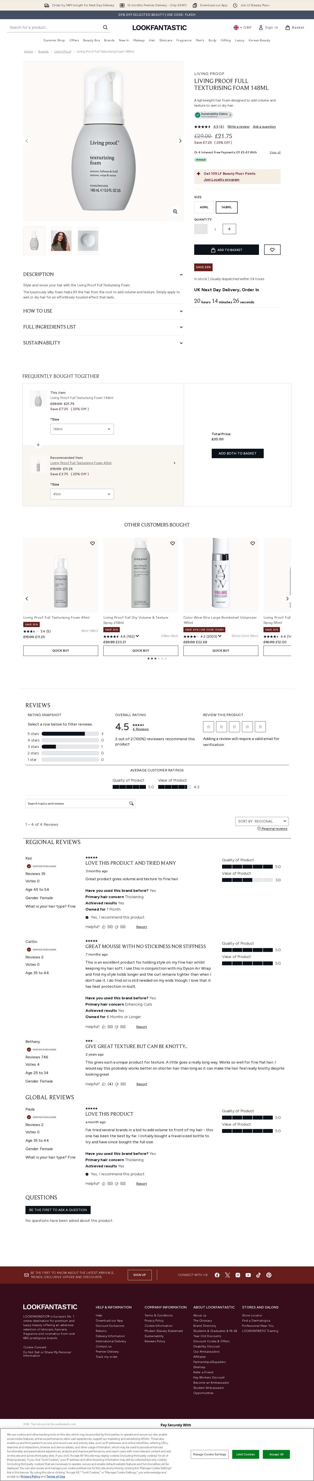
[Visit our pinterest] (269, 1275)
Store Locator (252, 1315)
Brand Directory (204, 1326)
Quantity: (203, 219)
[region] (157, 1454)
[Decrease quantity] (201, 229)
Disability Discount (206, 1346)
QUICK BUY (60, 651)
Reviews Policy (155, 1341)
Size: (198, 197)
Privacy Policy (154, 1320)
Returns (101, 1331)
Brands (43, 51)
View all (275, 152)
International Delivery (111, 1341)
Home (28, 51)
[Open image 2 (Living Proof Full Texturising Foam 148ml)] (61, 240)
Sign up (139, 1275)
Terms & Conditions (159, 1315)
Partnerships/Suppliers (209, 1362)
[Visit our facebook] (217, 1275)
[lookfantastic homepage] (160, 27)
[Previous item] (26, 598)
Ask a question (264, 127)
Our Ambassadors (206, 1351)
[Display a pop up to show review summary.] (137, 636)
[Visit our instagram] (238, 1275)
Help (99, 1315)
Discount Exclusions (110, 1326)
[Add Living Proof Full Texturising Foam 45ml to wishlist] (92, 543)
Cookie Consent (35, 1347)
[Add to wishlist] (272, 249)
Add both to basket (238, 453)
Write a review (238, 127)
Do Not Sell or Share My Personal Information (47, 1354)
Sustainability (154, 1336)
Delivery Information (110, 1336)
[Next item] (287, 598)
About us (200, 1315)
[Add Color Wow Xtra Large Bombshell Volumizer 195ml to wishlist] (253, 543)
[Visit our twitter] (227, 1275)
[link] (268, 27)
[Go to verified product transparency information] (213, 115)
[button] (237, 116)
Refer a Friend (203, 1372)
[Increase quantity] (229, 229)
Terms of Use (55, 1476)
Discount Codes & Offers (211, 1341)
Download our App (109, 1320)
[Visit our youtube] (248, 1275)
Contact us (104, 1346)
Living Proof (62, 51)
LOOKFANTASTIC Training (260, 1331)
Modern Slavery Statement (164, 1331)
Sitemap (199, 1367)
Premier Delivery (107, 1351)
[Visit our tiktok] (258, 1275)
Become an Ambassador (211, 1382)
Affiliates (199, 1357)
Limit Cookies (246, 1454)
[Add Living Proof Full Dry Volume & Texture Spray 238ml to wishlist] (172, 543)
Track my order (107, 1357)
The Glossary (202, 1320)
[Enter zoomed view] (175, 211)
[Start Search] (105, 27)
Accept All (276, 1454)
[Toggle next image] (180, 140)
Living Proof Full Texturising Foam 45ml (56, 617)
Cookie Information (159, 1326)
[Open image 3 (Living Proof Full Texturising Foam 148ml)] (88, 240)
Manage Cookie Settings (209, 1454)
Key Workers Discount (209, 1377)
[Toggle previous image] (26, 140)
